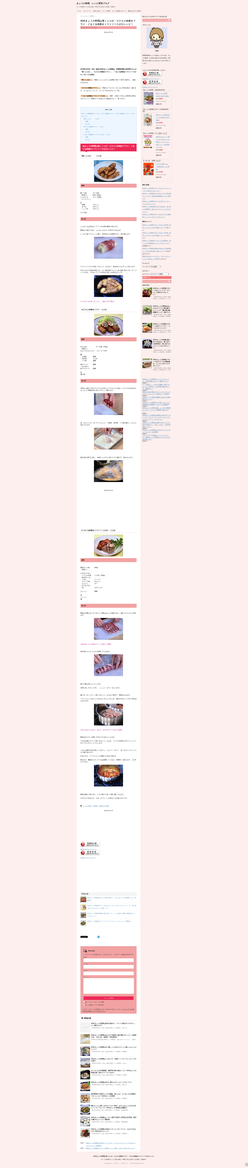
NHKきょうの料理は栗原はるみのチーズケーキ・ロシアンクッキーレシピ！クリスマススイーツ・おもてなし (156, 417)
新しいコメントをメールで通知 (94, 1002)
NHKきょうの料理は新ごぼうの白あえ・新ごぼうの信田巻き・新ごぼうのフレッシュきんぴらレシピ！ (156, 209)
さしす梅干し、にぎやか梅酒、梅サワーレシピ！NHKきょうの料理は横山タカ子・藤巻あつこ (156, 386)
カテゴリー (146, 274)
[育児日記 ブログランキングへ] (108, 852)
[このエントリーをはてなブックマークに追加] (98, 937)
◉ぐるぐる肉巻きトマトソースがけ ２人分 (97, 134)
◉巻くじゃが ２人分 (91, 119)
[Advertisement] (108, 47)
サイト (85, 970)
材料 (87, 121)
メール (85, 964)
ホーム (79, 11)
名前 (85, 957)
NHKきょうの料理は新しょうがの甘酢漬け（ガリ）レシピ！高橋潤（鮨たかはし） (156, 410)
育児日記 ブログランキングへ (88, 857)
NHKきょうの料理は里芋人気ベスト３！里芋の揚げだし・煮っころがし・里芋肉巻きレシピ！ (156, 425)
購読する (147, 277)
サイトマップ (87, 11)
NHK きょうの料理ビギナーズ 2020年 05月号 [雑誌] (163, 117)
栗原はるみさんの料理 (134, 11)
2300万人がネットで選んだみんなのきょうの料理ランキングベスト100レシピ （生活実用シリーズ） (163, 142)
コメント (86, 977)
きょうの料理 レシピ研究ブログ (94, 3)
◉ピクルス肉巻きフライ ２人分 (93, 126)
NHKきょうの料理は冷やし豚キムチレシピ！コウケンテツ (111, 1082)
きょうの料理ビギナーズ (119, 11)
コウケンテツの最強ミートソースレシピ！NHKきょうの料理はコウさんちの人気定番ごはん (156, 437)
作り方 (88, 124)
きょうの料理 (106, 11)
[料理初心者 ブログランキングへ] (108, 844)
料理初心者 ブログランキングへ (88, 849)
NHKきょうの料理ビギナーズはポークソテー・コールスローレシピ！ (161, 326)
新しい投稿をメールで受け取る (94, 1005)
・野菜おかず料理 (103, 806)
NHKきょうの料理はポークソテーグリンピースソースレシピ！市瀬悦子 (109, 921)
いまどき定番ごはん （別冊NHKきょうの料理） (163, 166)
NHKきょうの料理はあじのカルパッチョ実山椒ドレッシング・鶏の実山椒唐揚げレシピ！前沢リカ (156, 196)
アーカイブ (146, 266)
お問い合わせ (97, 11)
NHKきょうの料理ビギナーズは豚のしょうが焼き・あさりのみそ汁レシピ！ (110, 1148)
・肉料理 (94, 806)
